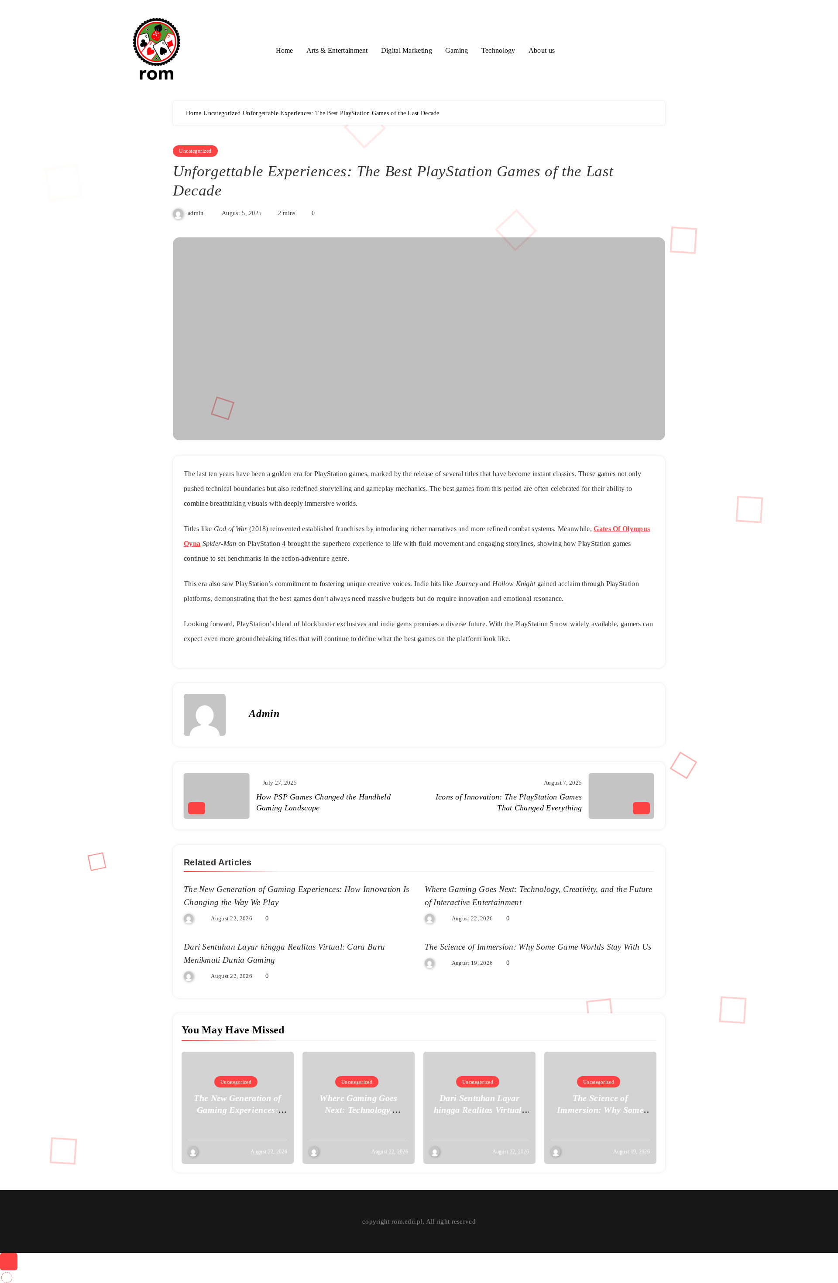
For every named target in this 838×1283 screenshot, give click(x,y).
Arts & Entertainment (337, 50)
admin (196, 213)
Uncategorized (195, 151)
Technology (498, 50)
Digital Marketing (406, 50)
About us (542, 50)
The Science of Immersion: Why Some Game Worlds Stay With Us (538, 946)
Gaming (456, 50)
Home (284, 50)
